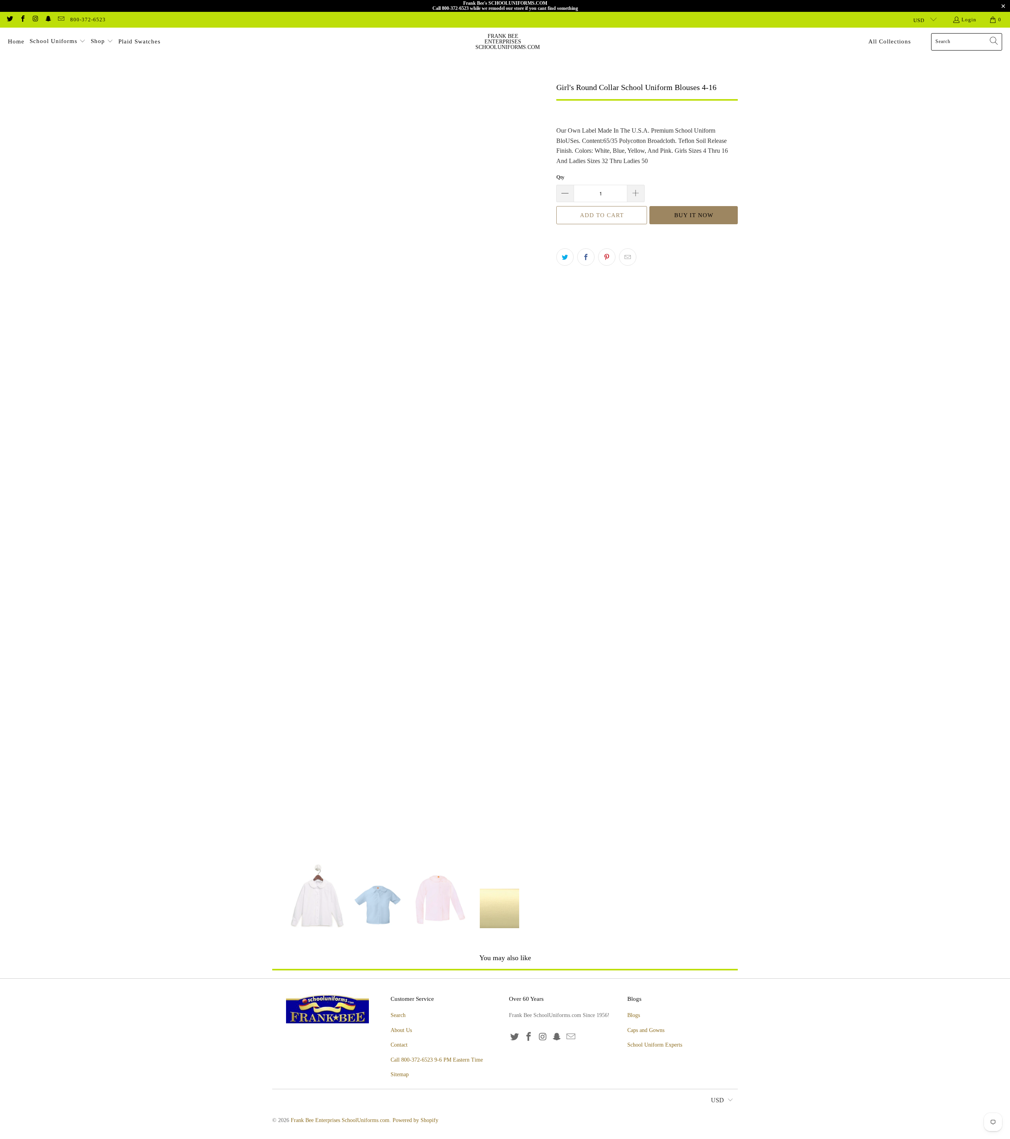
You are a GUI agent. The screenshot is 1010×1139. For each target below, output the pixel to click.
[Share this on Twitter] (565, 257)
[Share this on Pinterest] (606, 257)
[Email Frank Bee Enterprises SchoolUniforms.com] (60, 20)
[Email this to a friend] (627, 257)
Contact (399, 1045)
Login (968, 20)
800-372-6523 (88, 20)
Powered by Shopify (415, 1120)
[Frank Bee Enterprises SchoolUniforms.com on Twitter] (9, 20)
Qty (560, 177)
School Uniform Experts (654, 1045)
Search (398, 1015)
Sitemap (400, 1074)
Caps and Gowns (645, 1030)
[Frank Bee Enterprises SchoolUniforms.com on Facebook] (22, 20)
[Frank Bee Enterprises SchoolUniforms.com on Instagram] (35, 20)
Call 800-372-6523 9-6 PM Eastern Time (437, 1060)
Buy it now (693, 215)
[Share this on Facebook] (586, 257)
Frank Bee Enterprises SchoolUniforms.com (340, 1120)
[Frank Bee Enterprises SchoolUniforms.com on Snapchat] (47, 20)
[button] (58, 42)
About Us (401, 1030)
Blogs (633, 1015)
